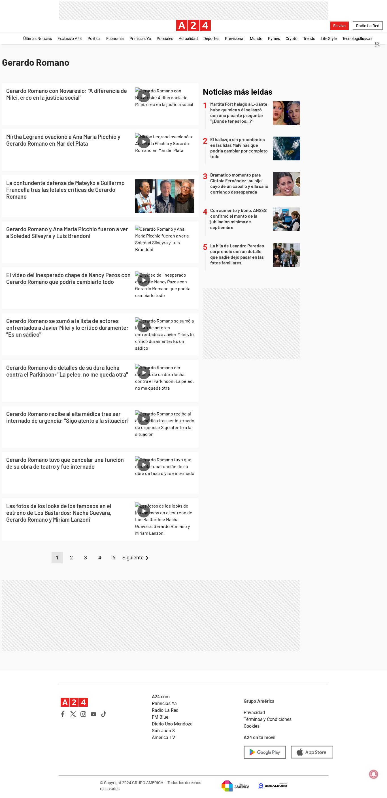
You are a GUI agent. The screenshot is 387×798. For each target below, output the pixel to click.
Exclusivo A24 (70, 38)
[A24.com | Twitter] (73, 714)
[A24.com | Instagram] (83, 714)
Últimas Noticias (37, 38)
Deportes (211, 38)
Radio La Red (367, 26)
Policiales (165, 38)
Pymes (274, 38)
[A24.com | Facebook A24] (63, 714)
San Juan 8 (163, 730)
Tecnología (351, 38)
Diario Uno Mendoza (172, 724)
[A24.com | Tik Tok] (104, 714)
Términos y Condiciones (268, 719)
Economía (115, 38)
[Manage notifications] (373, 774)
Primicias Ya (140, 38)
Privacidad (254, 712)
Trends (309, 38)
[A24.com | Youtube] (93, 714)
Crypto (291, 38)
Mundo (256, 38)
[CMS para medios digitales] (268, 785)
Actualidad (188, 38)
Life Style (329, 38)
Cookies (252, 726)
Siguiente (133, 558)
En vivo (339, 26)
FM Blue (160, 717)
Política (94, 38)
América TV (163, 737)
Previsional (234, 38)
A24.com (161, 696)
